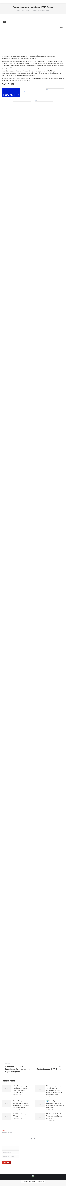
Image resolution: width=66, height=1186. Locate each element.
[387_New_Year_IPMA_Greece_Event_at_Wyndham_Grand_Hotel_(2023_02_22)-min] (33, 472)
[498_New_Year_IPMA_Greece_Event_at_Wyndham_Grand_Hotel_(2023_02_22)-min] (33, 266)
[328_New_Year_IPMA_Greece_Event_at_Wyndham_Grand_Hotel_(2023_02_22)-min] (33, 537)
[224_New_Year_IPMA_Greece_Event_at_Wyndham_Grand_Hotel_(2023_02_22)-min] (33, 650)
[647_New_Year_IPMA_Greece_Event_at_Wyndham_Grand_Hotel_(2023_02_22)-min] (33, 358)
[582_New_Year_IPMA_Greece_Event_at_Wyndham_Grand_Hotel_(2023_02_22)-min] (33, 932)
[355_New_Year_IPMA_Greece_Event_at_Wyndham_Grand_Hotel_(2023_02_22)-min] (33, 515)
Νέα (4, 22)
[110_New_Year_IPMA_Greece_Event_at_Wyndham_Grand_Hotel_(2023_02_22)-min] (33, 823)
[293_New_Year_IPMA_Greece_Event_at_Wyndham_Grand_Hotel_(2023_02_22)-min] (33, 558)
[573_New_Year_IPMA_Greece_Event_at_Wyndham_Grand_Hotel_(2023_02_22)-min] (33, 975)
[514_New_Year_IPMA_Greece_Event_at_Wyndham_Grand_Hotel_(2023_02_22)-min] (33, 244)
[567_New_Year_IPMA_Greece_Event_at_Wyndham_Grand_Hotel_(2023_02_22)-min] (33, 1010)
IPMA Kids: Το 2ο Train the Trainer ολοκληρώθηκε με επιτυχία (54, 1116)
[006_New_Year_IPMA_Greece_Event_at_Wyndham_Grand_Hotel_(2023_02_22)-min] (33, 888)
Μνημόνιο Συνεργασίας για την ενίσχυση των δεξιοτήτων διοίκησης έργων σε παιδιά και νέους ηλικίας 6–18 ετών (54, 1090)
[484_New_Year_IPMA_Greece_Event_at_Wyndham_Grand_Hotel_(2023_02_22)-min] (33, 288)
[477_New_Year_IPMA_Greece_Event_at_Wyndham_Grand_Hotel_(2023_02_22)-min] (33, 323)
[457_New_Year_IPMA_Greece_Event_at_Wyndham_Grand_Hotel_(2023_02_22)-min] (33, 436)
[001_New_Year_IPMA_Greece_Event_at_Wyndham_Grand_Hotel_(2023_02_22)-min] (33, 910)
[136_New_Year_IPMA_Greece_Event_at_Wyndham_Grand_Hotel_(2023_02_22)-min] (33, 802)
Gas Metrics (37, 1178)
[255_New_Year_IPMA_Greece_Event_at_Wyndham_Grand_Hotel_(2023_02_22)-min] (33, 593)
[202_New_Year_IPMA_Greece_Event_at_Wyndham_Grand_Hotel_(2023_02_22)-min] (33, 737)
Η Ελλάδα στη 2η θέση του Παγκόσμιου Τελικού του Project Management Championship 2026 (21, 1089)
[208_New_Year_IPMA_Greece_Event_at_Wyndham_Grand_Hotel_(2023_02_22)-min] (33, 715)
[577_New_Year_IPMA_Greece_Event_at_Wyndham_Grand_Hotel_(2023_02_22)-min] (33, 953)
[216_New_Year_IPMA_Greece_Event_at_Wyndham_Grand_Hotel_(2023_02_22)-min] (33, 672)
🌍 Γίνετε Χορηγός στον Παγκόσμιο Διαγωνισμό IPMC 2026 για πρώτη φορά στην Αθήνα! (55, 1104)
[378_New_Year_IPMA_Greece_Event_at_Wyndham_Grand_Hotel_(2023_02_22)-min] (33, 493)
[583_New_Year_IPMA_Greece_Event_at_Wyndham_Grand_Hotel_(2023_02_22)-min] (33, 401)
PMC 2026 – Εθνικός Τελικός (19, 1115)
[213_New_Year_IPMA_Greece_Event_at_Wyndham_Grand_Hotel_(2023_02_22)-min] (33, 693)
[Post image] (6, 1088)
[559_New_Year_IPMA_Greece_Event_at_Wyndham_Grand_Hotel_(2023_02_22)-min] (33, 1045)
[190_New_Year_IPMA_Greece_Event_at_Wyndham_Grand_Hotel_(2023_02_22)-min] (33, 758)
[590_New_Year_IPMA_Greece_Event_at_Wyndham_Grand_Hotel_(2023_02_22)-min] (33, 380)
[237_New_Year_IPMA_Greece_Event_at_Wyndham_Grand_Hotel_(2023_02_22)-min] (33, 628)
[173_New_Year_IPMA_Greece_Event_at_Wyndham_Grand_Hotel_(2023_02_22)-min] (33, 780)
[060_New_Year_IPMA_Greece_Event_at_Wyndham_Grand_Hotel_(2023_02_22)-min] (33, 845)
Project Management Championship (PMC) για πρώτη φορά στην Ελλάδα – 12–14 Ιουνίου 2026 (21, 1104)
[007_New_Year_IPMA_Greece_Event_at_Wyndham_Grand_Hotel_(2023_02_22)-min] (33, 867)
